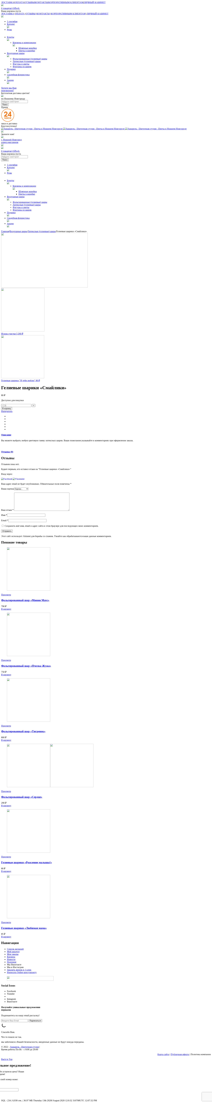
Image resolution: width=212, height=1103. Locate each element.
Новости (11, 959)
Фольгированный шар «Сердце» (21, 796)
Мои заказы (12, 954)
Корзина (11, 957)
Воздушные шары (18, 231)
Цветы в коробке (26, 50)
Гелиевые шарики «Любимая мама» (24, 928)
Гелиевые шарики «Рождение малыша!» (26, 862)
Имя (4, 515)
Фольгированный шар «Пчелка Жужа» (26, 665)
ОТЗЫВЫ (29, 2)
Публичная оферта (180, 1054)
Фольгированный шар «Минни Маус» (25, 600)
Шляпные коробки (27, 48)
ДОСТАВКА (7, 2)
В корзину (6, 408)
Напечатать (6, 411)
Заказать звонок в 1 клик (19, 970)
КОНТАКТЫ (41, 2)
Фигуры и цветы (21, 64)
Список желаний (15, 949)
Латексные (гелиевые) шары (27, 61)
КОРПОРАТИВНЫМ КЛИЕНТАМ (65, 2)
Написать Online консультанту (22, 972)
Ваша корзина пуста (11, 11)
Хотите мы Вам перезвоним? (8, 89)
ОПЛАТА (19, 2)
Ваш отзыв (7, 510)
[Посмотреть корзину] (2, 148)
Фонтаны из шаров (22, 66)
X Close (5, 1098)
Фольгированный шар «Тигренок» (23, 731)
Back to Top (6, 1059)
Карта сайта (163, 1054)
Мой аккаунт (13, 951)
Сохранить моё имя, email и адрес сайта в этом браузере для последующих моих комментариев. (52, 526)
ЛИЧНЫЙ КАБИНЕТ (95, 2)
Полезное (11, 962)
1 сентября (12, 21)
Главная (5, 231)
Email (4, 520)
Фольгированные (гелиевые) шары (30, 59)
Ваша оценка (7, 489)
